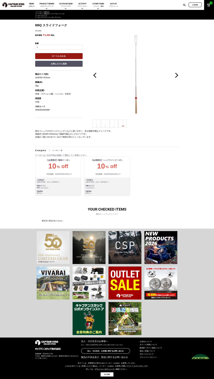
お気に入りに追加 (59, 64)
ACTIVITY (82, 5)
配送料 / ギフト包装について (151, 348)
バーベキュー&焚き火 (42, 12)
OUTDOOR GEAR (66, 5)
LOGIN (195, 5)
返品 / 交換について (147, 351)
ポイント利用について (148, 345)
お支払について (146, 341)
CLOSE (107, 374)
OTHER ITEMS (98, 5)
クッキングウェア (41, 15)
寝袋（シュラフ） (43, 187)
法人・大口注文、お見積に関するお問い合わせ (105, 351)
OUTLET (113, 5)
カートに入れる (59, 56)
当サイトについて (147, 354)
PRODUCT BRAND (47, 5)
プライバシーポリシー (148, 357)
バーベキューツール (57, 14)
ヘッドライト (90, 187)
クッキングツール (54, 17)
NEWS (32, 5)
